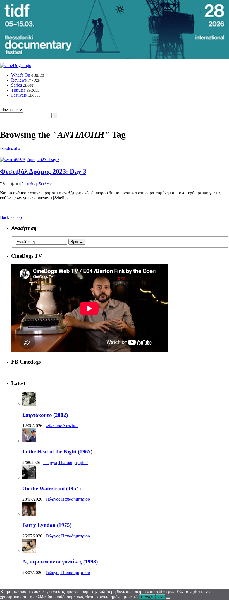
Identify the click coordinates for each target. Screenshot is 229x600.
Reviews (19, 80)
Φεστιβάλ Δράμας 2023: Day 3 (43, 171)
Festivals (19, 95)
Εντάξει (147, 597)
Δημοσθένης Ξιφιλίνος (37, 184)
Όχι (160, 597)
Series (16, 85)
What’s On (20, 75)
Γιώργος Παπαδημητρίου (65, 462)
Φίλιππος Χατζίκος (62, 425)
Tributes (18, 90)
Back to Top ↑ (12, 217)
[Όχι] (168, 598)
